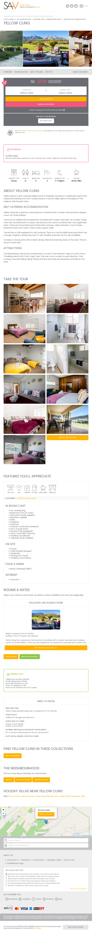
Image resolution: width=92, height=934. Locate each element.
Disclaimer (25, 860)
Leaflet (78, 835)
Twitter (38, 899)
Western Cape (39, 19)
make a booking (29, 656)
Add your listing (75, 927)
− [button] (3, 813)
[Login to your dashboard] (72, 6)
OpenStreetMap (86, 835)
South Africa (9, 19)
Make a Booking (80, 72)
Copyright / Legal (54, 860)
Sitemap (37, 928)
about (9, 780)
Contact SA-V (12, 860)
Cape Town (35, 256)
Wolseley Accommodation (75, 19)
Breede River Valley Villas (59, 796)
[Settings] (76, 6)
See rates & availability (46, 648)
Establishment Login (15, 863)
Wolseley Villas (78, 796)
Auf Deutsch (46, 121)
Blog (60, 899)
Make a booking (46, 814)
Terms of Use (69, 860)
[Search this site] (67, 6)
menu (82, 6)
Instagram (26, 899)
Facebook (13, 899)
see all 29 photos (67, 437)
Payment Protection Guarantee (30, 131)
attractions (23, 780)
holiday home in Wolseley (42, 196)
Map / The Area (36, 72)
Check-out (65, 90)
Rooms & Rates (21, 72)
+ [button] (3, 809)
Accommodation (24, 19)
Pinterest (50, 899)
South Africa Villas (17, 796)
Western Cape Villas (36, 796)
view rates (11, 656)
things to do (41, 780)
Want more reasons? (78, 889)
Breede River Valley (54, 19)
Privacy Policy (38, 860)
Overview (8, 72)
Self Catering (13, 755)
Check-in (27, 90)
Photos (49, 72)
